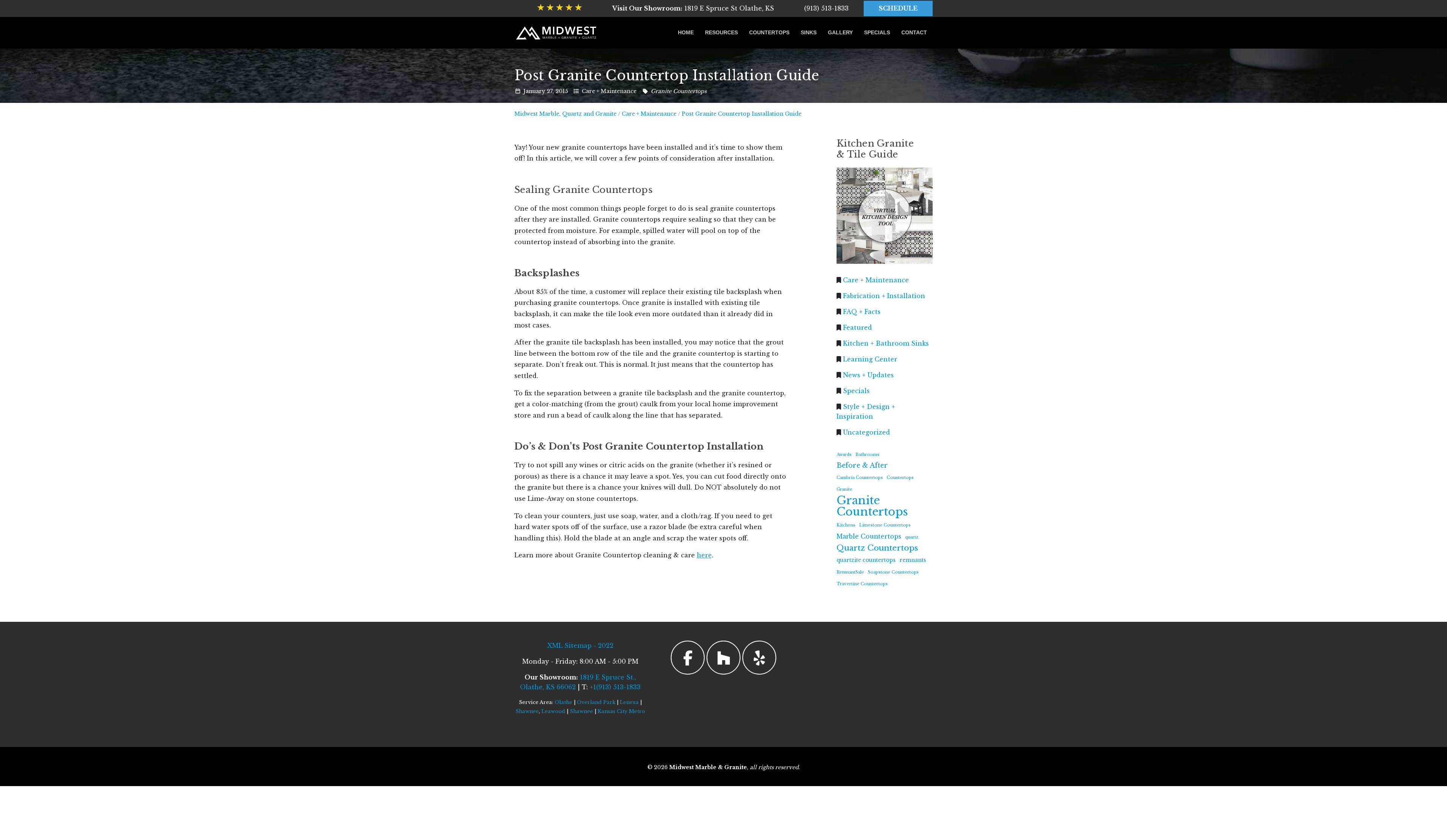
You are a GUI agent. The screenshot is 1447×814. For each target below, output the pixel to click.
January (534, 91)
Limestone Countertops (885, 525)
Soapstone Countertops (893, 571)
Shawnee (527, 711)
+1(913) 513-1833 (615, 687)
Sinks (809, 32)
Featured (857, 327)
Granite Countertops (679, 91)
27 (549, 91)
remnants (912, 560)
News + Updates (868, 374)
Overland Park (596, 702)
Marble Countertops (869, 536)
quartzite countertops (866, 560)
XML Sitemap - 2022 (580, 645)
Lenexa (629, 702)
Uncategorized (866, 432)
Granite (844, 489)
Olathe (563, 702)
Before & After (862, 465)
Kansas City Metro (621, 711)
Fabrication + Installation (884, 295)
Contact (914, 32)
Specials (877, 32)
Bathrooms (867, 454)
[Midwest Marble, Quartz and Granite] (556, 33)
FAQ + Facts (862, 311)
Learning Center (870, 359)
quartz (911, 536)
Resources (721, 32)
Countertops (769, 32)
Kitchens (846, 525)
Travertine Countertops (862, 583)
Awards (844, 454)
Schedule (898, 8)
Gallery (840, 32)
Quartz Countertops (877, 548)
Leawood (553, 711)
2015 (561, 91)
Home (686, 32)
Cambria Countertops (860, 477)
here (704, 555)
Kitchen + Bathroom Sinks (886, 343)
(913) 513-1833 (826, 8)
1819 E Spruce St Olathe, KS (693, 8)
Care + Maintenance (609, 91)
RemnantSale (850, 571)
